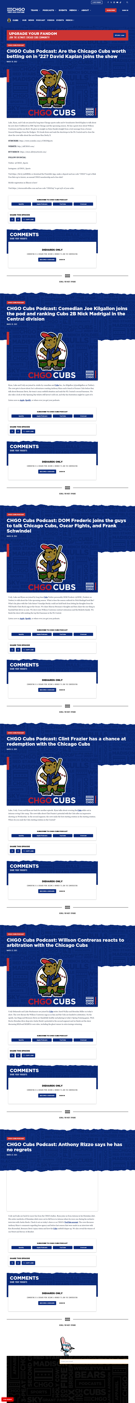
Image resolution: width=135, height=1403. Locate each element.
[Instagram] (114, 2)
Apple (22, 400)
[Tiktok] (120, 2)
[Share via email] (18, 219)
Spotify (21, 204)
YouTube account (71, 1222)
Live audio (7, 1399)
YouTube (63, 204)
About (85, 10)
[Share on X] (12, 219)
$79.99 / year (119, 35)
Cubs (57, 385)
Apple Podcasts (42, 204)
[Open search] (127, 2)
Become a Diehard (47, 259)
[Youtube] (117, 2)
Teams (34, 10)
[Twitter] (111, 2)
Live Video (97, 2)
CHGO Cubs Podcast (16, 45)
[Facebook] (108, 2)
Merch (73, 10)
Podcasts (48, 10)
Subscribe (111, 10)
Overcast (83, 204)
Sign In (125, 10)
